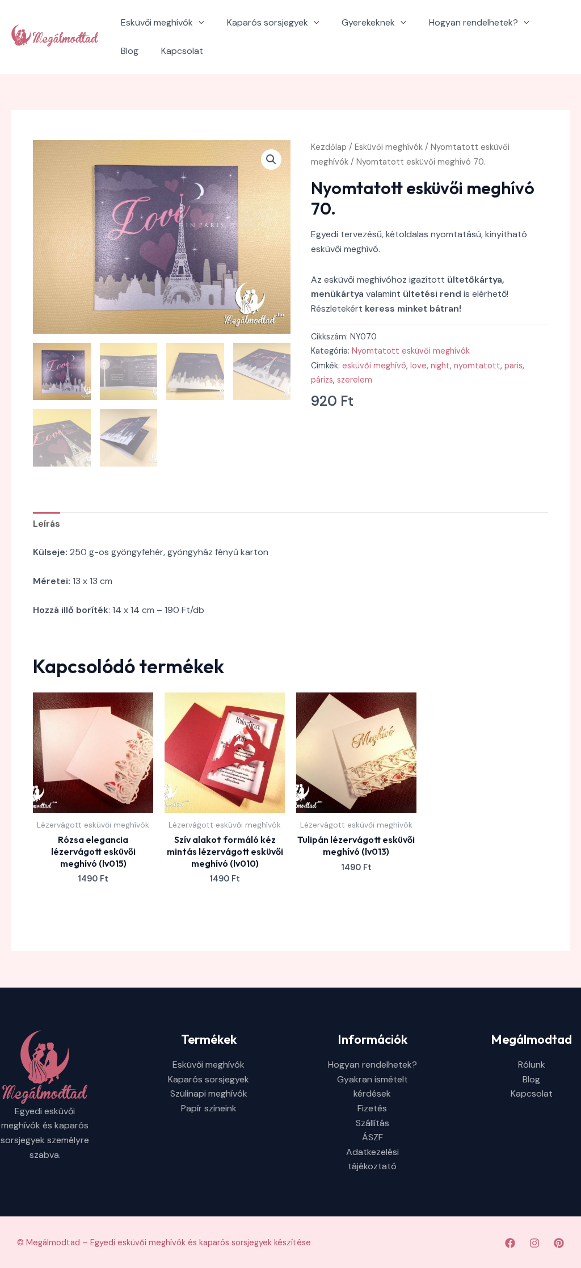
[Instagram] (534, 1243)
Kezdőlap (329, 147)
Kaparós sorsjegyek (267, 22)
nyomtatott (477, 365)
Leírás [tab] (46, 524)
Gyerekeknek (368, 22)
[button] (198, 22)
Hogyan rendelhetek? (473, 22)
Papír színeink (209, 1108)
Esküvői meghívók (157, 22)
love (418, 365)
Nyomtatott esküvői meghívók (411, 351)
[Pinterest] (559, 1243)
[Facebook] (510, 1243)
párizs (322, 380)
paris (513, 365)
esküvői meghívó (374, 365)
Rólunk (531, 1064)
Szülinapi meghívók (208, 1093)
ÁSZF (372, 1137)
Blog (129, 51)
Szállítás (372, 1123)
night (440, 365)
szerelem (354, 380)
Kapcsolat (182, 51)
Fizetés (372, 1108)
